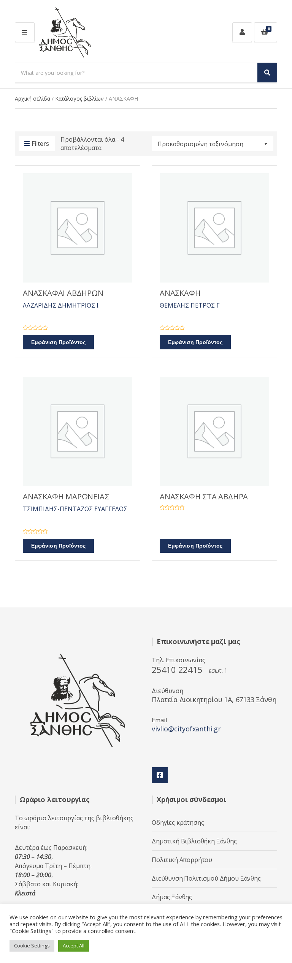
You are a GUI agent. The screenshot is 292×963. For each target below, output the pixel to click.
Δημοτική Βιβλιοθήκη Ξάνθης (194, 841)
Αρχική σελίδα (32, 98)
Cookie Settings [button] (32, 945)
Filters (40, 143)
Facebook (160, 775)
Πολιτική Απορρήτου (182, 860)
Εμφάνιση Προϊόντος (58, 342)
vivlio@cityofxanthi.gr (186, 728)
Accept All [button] (73, 945)
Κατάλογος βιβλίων (79, 98)
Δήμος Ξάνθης (172, 897)
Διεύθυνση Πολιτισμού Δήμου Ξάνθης (206, 878)
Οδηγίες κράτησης (178, 822)
